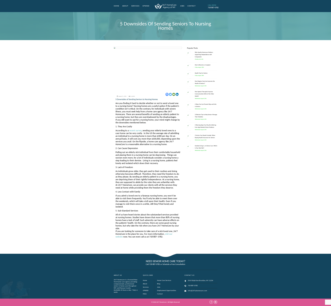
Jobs (182, 6)
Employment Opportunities (166, 290)
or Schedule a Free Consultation (172, 264)
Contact (191, 6)
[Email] (173, 94)
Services (135, 6)
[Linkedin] (177, 94)
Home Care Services (164, 280)
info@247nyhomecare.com (197, 291)
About (125, 6)
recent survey (135, 131)
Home (116, 6)
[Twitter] (170, 94)
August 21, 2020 (122, 96)
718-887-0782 (154, 264)
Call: (147, 264)
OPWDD (145, 6)
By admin (132, 96)
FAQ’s (145, 294)
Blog (158, 284)
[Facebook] (167, 94)
